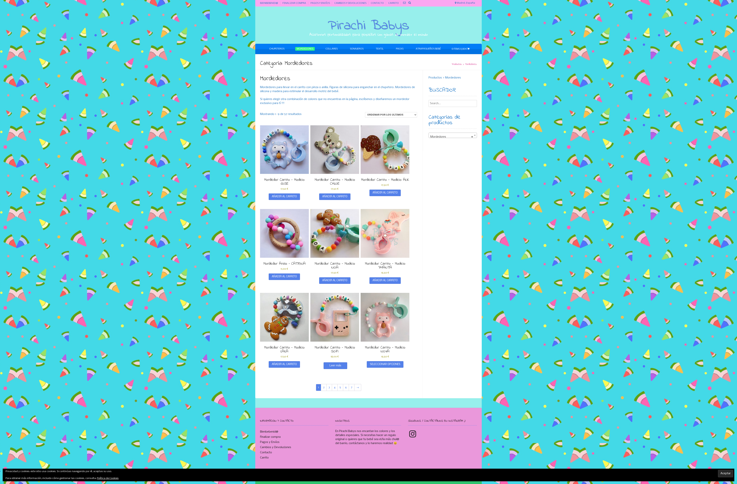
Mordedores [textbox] (451, 136)
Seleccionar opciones (385, 364)
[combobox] (453, 135)
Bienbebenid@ (269, 3)
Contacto (377, 3)
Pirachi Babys (368, 26)
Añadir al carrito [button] (284, 196)
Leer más (335, 365)
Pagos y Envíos (320, 3)
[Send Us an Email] (404, 3)
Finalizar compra (294, 3)
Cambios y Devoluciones (350, 3)
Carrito (393, 3)
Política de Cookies (108, 478)
